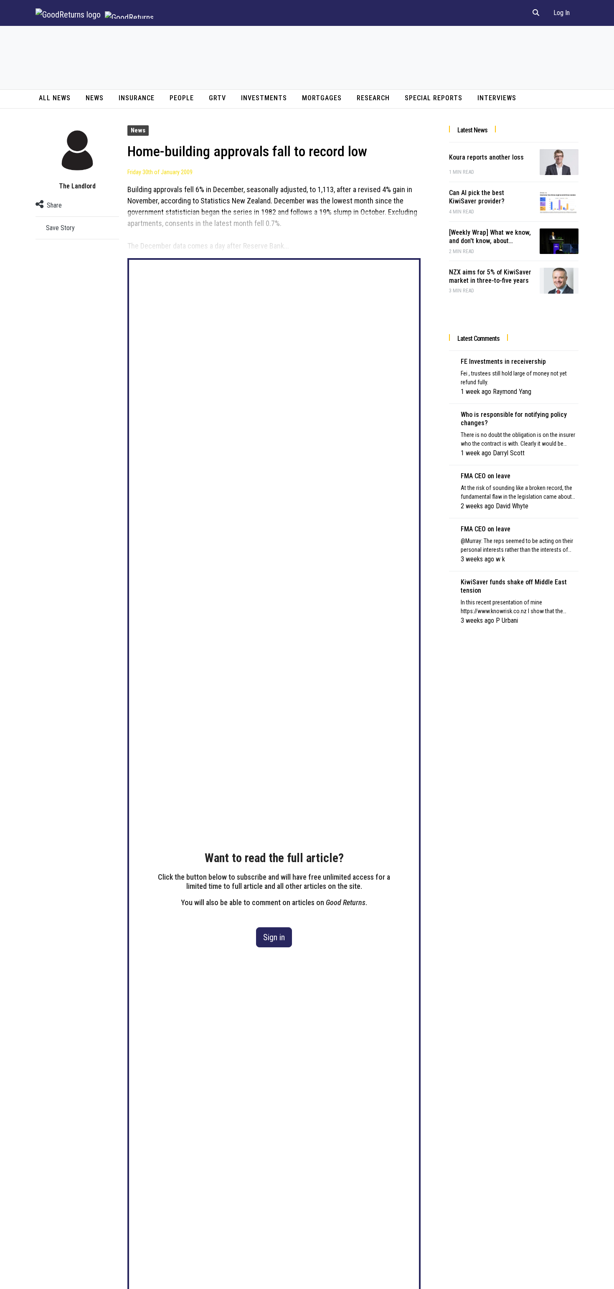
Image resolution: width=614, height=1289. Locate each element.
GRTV (217, 98)
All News (55, 98)
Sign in (274, 937)
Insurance (137, 98)
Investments (264, 98)
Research (373, 98)
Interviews (496, 98)
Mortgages (322, 98)
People (182, 98)
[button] (536, 13)
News (95, 98)
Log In (561, 13)
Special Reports (433, 98)
